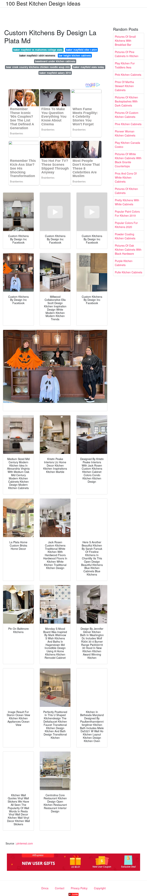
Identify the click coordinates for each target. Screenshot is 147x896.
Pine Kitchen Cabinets (128, 124)
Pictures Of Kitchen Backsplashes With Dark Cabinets (126, 101)
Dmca (44, 888)
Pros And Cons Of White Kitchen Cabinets (126, 177)
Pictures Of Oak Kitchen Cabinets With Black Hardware (128, 249)
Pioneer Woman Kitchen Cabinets (125, 133)
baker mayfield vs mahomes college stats (37, 50)
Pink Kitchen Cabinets (128, 75)
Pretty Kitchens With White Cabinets (127, 202)
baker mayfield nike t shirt (81, 50)
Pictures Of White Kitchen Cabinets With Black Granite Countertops (128, 160)
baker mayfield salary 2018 (55, 73)
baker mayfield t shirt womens (37, 55)
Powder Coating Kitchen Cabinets (125, 236)
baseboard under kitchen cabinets (55, 61)
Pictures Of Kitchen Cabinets (126, 191)
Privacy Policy (79, 888)
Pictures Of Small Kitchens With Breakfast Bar (125, 41)
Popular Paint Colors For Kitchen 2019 (127, 213)
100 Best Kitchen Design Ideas (43, 3)
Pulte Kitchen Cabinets (128, 272)
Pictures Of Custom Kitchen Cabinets (126, 115)
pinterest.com (24, 843)
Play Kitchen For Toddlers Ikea (125, 65)
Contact (59, 888)
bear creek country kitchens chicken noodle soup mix (38, 67)
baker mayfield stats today (88, 67)
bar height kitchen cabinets (75, 55)
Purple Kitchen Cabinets (123, 263)
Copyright (100, 888)
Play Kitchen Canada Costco (127, 145)
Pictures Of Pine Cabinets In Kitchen (126, 54)
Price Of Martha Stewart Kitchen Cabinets (124, 86)
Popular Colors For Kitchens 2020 (126, 225)
